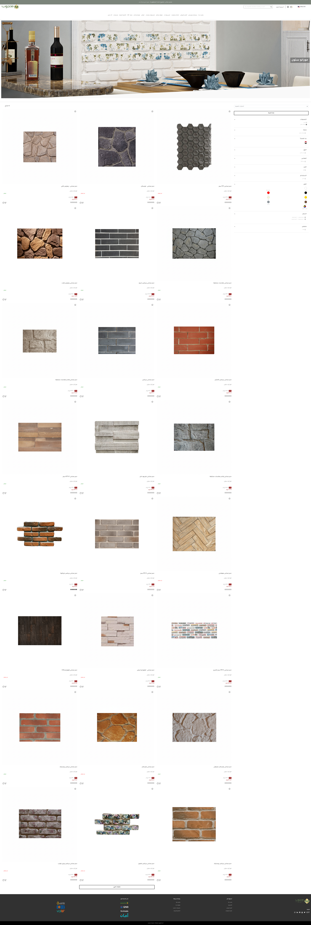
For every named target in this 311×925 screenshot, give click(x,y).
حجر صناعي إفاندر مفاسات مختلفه (66, 380)
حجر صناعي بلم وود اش (147, 476)
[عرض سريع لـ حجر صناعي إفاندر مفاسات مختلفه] (3, 396)
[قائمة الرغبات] (229, 111)
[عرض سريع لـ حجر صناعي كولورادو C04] (3, 687)
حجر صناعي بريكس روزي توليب (67, 863)
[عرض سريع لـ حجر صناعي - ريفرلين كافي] (3, 203)
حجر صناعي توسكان (148, 767)
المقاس (304, 158)
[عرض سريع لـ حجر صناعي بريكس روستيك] (3, 783)
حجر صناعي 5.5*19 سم (147, 573)
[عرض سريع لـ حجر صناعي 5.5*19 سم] (81, 590)
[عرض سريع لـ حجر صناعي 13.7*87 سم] (3, 493)
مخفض (304, 226)
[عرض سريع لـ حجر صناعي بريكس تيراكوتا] (3, 590)
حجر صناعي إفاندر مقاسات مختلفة (220, 476)
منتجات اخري (117, 887)
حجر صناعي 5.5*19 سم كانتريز (222, 670)
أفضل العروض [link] (183, 15)
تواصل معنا (178, 902)
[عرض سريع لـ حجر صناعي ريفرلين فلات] (3, 299)
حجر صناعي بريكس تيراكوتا (68, 573)
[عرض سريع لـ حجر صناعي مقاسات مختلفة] (158, 299)
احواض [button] (142, 15)
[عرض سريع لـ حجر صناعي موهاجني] (158, 590)
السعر (304, 214)
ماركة (305, 130)
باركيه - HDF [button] (129, 15)
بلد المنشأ (303, 138)
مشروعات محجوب (176, 908)
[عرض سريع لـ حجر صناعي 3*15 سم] (158, 203)
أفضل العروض (229, 908)
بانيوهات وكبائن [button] (159, 15)
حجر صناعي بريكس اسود (146, 283)
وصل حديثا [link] (200, 15)
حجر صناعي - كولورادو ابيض (145, 670)
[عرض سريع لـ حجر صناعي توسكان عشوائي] (158, 783)
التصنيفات (303, 119)
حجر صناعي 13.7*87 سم (70, 476)
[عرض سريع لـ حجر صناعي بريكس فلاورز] (81, 880)
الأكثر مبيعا (230, 905)
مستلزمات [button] (115, 15)
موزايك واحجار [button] (137, 15)
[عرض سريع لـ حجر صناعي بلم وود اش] (81, 493)
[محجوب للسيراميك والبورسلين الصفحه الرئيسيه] (10, 6)
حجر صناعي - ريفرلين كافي (69, 186)
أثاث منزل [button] (110, 15)
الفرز (305, 167)
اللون (305, 184)
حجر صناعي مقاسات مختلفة (222, 283)
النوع (305, 150)
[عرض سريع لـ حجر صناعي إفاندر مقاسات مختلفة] (158, 493)
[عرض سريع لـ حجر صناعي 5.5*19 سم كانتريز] (158, 687)
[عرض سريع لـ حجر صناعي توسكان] (81, 783)
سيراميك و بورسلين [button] (192, 15)
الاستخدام (303, 175)
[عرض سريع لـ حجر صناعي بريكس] (81, 396)
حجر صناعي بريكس (148, 380)
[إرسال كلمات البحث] (271, 7)
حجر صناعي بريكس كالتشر (223, 380)
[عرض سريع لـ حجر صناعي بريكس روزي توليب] (3, 880)
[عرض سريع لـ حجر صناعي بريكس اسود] (81, 299)
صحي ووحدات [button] (167, 15)
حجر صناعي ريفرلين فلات (69, 283)
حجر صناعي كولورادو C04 (69, 670)
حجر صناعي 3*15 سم (225, 186)
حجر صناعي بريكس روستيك (68, 767)
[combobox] (258, 6)
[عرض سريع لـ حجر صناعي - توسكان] (81, 203)
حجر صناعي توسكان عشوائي (222, 767)
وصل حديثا (230, 902)
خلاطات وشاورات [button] (175, 15)
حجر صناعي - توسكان (147, 186)
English (302, 7)
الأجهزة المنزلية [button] (122, 15)
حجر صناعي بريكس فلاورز (146, 863)
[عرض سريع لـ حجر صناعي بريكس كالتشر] (158, 396)
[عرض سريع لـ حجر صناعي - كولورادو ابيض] (81, 687)
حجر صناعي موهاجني (225, 573)
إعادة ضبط (271, 113)
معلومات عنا (178, 905)
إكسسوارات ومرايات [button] (150, 15)
